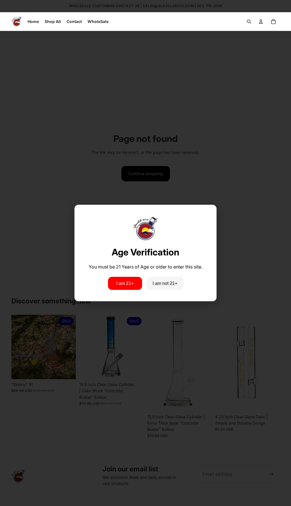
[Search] (249, 21)
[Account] (261, 21)
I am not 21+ (165, 283)
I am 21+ (125, 283)
